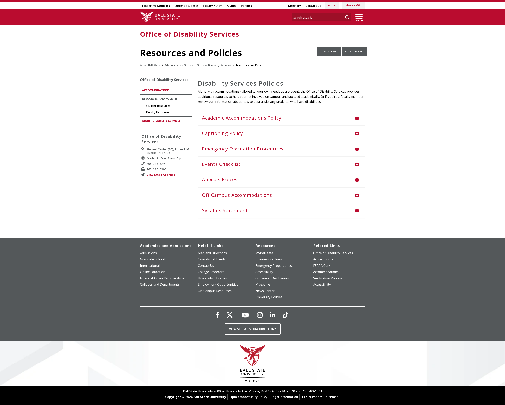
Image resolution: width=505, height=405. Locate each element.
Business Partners (269, 259)
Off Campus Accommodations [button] (237, 195)
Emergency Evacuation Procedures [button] (242, 148)
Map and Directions (212, 253)
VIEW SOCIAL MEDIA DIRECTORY (252, 329)
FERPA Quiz (321, 265)
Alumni (232, 5)
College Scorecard (211, 272)
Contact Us (313, 5)
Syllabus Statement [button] (225, 210)
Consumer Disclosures (272, 278)
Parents (246, 5)
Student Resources (158, 106)
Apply (332, 5)
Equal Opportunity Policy (248, 397)
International (150, 265)
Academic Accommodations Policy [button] (241, 117)
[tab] (281, 117)
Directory (294, 5)
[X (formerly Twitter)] (229, 315)
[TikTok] (285, 315)
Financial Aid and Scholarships (162, 278)
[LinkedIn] (272, 315)
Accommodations (156, 90)
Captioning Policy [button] (222, 133)
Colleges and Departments (160, 284)
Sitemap (332, 397)
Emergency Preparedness (274, 265)
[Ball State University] (252, 364)
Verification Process (327, 278)
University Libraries (212, 278)
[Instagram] (260, 315)
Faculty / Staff (212, 5)
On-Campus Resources (215, 291)
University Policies (268, 297)
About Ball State (150, 65)
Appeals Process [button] (221, 179)
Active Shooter (324, 259)
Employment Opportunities (218, 284)
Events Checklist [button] (221, 164)
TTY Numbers (312, 397)
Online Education (152, 272)
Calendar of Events (212, 259)
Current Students (186, 5)
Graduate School (152, 259)
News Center (265, 291)
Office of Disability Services (189, 34)
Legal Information (284, 397)
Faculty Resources (157, 112)
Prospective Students (155, 5)
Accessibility (264, 272)
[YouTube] (245, 315)
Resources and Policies (160, 98)
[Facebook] (218, 315)
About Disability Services (161, 121)
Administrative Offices (179, 65)
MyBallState (264, 253)
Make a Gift (353, 5)
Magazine (262, 284)
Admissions (148, 253)
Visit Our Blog (354, 51)
